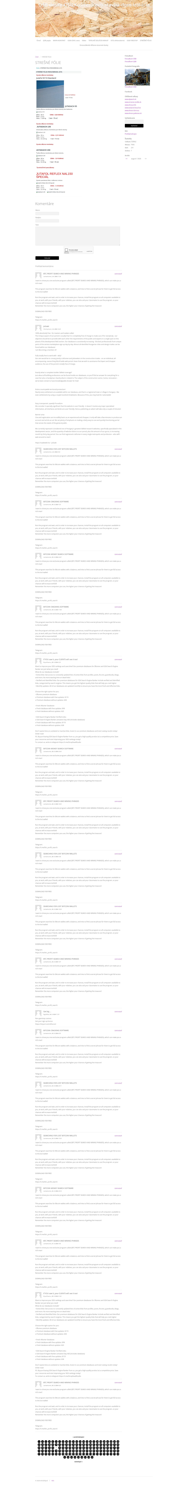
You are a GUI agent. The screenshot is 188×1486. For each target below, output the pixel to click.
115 (100, 1454)
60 (77, 1448)
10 (70, 1442)
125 (78, 1457)
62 (84, 1448)
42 (97, 1445)
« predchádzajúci (78, 1437)
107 (73, 1454)
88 (90, 1451)
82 (70, 1451)
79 (60, 1451)
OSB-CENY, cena (74, 40)
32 (63, 1445)
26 (42, 1445)
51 (46, 1448)
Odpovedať (118, 274)
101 (52, 1454)
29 (53, 1445)
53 (53, 1448)
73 (39, 1451)
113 (94, 1454)
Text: (37, 225)
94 (111, 1451)
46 (111, 1445)
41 (94, 1445)
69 (107, 1448)
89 (94, 1451)
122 (68, 1457)
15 (87, 1442)
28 (49, 1445)
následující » (78, 1462)
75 (46, 1451)
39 (87, 1445)
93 (107, 1451)
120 (118, 1454)
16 (90, 1442)
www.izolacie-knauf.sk (133, 108)
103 (59, 1454)
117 (107, 1454)
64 (90, 1448)
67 (101, 1448)
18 (97, 1442)
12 (77, 1442)
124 (75, 1457)
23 (114, 1442)
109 (80, 1454)
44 (104, 1445)
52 (49, 1448)
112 (90, 1454)
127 (85, 1457)
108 (76, 1454)
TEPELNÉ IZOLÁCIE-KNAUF (98, 40)
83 (73, 1451)
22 (111, 1442)
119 (114, 1454)
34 (70, 1445)
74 (42, 1451)
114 (97, 1454)
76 (49, 1451)
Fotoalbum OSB (130, 59)
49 (39, 1448)
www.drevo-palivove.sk (133, 113)
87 (87, 1451)
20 (104, 1442)
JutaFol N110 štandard (46, 78)
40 (90, 1445)
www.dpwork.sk (130, 99)
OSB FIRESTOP (132, 40)
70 (111, 1448)
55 (60, 1448)
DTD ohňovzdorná (117, 40)
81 (66, 1451)
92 (104, 1451)
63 (87, 1448)
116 (104, 1454)
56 (63, 1448)
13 (80, 1442)
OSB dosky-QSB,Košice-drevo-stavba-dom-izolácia (94, 4)
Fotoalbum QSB (130, 61)
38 (84, 1445)
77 (53, 1451)
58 (70, 1448)
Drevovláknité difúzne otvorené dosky (94, 45)
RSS (53, 1481)
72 (118, 1448)
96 (118, 1451)
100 (49, 1454)
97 (39, 1454)
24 (118, 1442)
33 (66, 1445)
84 (77, 1451)
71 (114, 1448)
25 (39, 1445)
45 (107, 1445)
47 (114, 1445)
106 (70, 1454)
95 (114, 1451)
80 (63, 1451)
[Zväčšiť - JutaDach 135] (40, 132)
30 (56, 1445)
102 (56, 1454)
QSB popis (47, 40)
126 (82, 1457)
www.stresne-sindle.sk (133, 102)
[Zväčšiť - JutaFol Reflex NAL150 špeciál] (45, 183)
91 (101, 1451)
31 (60, 1445)
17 (94, 1442)
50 (42, 1448)
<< (126, 159)
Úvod (39, 40)
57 (66, 1448)
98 (42, 1454)
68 (104, 1448)
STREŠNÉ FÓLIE (145, 40)
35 (73, 1445)
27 (46, 1445)
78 (56, 1451)
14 (84, 1442)
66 (97, 1448)
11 (73, 1442)
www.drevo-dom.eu (132, 110)
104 (63, 1454)
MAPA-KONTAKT (59, 40)
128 (88, 1457)
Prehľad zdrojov (130, 134)
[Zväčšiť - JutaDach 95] (40, 112)
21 (107, 1442)
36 (77, 1445)
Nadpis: (38, 217)
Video (84, 40)
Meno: (37, 210)
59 (73, 1448)
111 (87, 1454)
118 (111, 1454)
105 (66, 1454)
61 (80, 1448)
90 (97, 1451)
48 (118, 1445)
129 (92, 1457)
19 (101, 1442)
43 (101, 1445)
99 (46, 1454)
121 (64, 1457)
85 (80, 1451)
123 (71, 1457)
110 (83, 1454)
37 (80, 1445)
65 (94, 1448)
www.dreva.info (130, 105)
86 (84, 1451)
